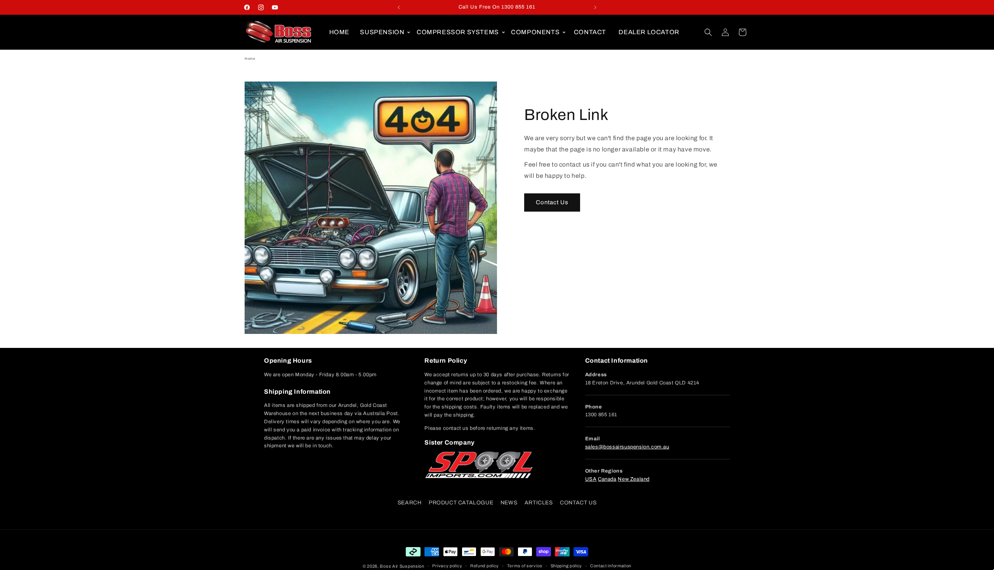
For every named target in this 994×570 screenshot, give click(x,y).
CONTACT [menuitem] (590, 32)
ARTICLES (539, 503)
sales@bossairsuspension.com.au (627, 447)
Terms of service (524, 565)
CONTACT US (578, 503)
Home (250, 59)
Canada (607, 479)
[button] (384, 32)
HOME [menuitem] (339, 32)
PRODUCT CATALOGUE (461, 503)
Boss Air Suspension (402, 566)
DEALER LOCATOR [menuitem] (649, 32)
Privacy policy (447, 565)
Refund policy (484, 565)
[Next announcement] (595, 7)
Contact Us (552, 202)
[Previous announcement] (398, 7)
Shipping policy (566, 565)
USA (591, 479)
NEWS (508, 503)
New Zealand (634, 479)
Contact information (610, 565)
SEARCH (410, 503)
